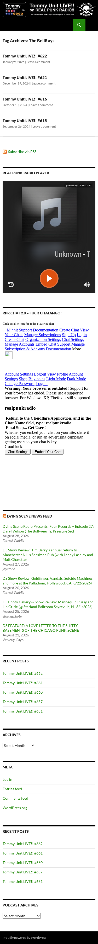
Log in (7, 779)
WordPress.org (15, 807)
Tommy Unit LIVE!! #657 (23, 701)
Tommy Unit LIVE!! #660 (23, 692)
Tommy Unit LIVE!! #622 (25, 56)
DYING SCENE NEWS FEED (29, 516)
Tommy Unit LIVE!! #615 (25, 120)
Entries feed (12, 789)
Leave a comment (38, 62)
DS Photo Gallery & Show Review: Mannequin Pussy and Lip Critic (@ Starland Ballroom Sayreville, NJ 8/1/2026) (48, 604)
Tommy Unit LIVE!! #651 (23, 711)
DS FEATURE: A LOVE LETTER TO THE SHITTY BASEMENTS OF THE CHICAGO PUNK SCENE (41, 627)
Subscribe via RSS (22, 151)
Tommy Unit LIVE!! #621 (25, 77)
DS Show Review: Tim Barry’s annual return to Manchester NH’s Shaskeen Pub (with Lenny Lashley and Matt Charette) (48, 555)
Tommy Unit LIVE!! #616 (25, 99)
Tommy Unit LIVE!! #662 (23, 673)
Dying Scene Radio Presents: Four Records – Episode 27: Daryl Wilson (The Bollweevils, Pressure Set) (48, 528)
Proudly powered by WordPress (24, 938)
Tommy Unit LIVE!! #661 (23, 683)
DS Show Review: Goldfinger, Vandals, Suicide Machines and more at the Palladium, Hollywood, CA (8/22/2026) (48, 580)
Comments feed (15, 798)
